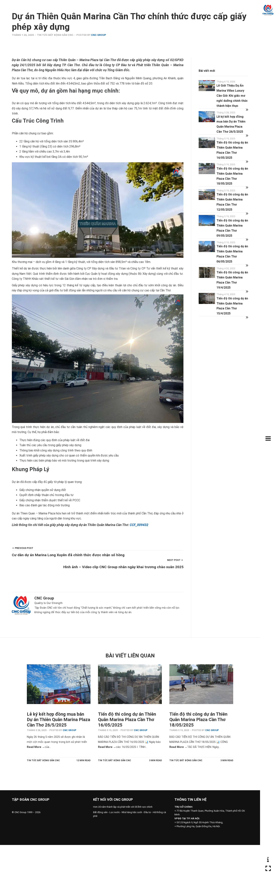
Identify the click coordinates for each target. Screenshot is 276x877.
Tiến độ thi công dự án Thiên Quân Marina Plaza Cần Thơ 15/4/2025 (232, 306)
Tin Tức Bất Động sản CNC (55, 34)
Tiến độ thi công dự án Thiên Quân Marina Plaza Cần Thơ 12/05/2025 (232, 202)
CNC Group (98, 34)
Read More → (36, 747)
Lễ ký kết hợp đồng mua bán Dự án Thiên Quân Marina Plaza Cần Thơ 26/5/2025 (230, 124)
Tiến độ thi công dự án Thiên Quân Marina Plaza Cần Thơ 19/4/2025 (232, 280)
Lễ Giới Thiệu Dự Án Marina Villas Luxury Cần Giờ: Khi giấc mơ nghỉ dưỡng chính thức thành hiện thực (232, 96)
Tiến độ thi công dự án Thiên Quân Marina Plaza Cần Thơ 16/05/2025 (232, 150)
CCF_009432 (139, 525)
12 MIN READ (83, 760)
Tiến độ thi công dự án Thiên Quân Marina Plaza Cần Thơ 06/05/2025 (232, 254)
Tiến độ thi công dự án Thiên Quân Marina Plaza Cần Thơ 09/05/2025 (232, 228)
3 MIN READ (155, 760)
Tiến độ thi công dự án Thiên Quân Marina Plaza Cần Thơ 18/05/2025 (232, 176)
